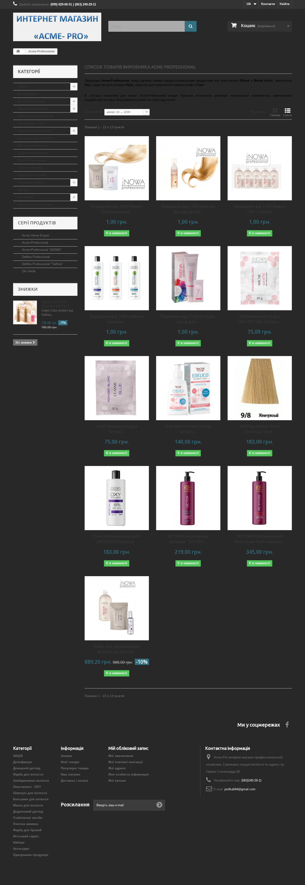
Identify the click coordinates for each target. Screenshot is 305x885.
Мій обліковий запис (128, 748)
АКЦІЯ (22, 86)
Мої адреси (117, 768)
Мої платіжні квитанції (125, 762)
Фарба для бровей (32, 175)
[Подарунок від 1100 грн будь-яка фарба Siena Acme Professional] (188, 278)
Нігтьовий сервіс (31, 182)
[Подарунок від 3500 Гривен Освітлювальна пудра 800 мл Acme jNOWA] (117, 168)
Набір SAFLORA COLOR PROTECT (55, 304)
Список (287, 115)
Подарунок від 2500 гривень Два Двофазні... (188, 209)
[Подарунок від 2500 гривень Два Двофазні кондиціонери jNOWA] (188, 168)
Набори (23, 190)
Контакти (268, 4)
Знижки (28, 289)
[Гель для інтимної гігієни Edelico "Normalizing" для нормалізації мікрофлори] (188, 388)
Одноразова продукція (35, 204)
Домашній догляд (31, 101)
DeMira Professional (35, 257)
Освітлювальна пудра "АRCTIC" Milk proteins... (260, 319)
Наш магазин (70, 774)
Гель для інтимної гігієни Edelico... (188, 429)
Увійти (285, 4)
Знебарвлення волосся (36, 116)
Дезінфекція (27, 94)
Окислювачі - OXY (32, 123)
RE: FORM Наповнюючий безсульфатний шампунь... (259, 539)
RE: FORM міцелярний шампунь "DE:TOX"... (188, 539)
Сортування (94, 112)
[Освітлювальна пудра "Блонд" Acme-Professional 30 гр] (117, 388)
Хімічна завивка (30, 167)
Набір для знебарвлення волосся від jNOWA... (116, 649)
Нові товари (70, 762)
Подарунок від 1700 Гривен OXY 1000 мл (259, 209)
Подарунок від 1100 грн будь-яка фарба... (188, 319)
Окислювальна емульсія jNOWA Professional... (117, 539)
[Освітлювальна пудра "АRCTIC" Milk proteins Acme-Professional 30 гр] (260, 278)
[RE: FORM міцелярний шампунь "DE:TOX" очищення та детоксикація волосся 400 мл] (188, 498)
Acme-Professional (34, 242)
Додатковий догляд (33, 153)
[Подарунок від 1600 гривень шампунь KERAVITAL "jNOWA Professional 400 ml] (117, 278)
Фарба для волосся (33, 108)
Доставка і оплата (74, 780)
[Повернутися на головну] (18, 51)
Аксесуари (26, 197)
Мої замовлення (120, 756)
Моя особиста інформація (128, 774)
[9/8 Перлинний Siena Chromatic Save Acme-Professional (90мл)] (260, 388)
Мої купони (117, 780)
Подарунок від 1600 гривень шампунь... (117, 319)
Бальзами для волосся (35, 138)
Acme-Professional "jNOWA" (41, 250)
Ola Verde (28, 271)
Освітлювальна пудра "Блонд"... (116, 429)
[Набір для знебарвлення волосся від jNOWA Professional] (117, 608)
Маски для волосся (33, 145)
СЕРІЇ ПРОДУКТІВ (37, 223)
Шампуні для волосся (35, 131)
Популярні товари (75, 768)
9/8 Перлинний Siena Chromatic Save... (259, 429)
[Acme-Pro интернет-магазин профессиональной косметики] (57, 27)
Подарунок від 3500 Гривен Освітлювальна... (116, 209)
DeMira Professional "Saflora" (42, 264)
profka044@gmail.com (239, 789)
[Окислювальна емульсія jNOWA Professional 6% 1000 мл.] (117, 498)
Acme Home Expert (35, 235)
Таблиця (275, 115)
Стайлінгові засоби (32, 160)
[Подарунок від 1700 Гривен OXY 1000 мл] (260, 168)
